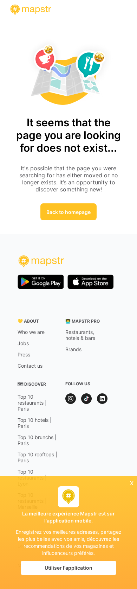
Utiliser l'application (68, 568)
